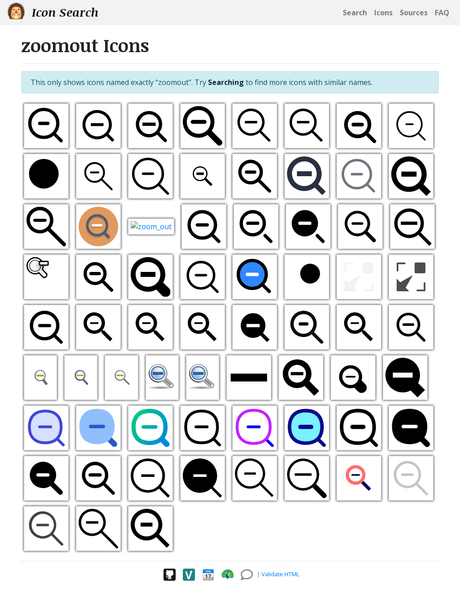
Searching (226, 82)
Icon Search (63, 12)
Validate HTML (280, 574)
